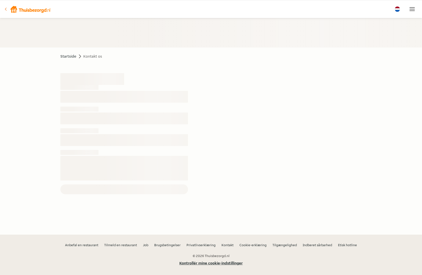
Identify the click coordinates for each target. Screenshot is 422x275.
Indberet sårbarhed (317, 245)
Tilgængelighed (284, 245)
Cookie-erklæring (253, 245)
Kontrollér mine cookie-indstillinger (211, 263)
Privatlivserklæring (201, 245)
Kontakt (227, 245)
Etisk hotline (347, 245)
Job (145, 245)
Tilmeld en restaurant (120, 245)
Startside (68, 56)
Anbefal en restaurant (81, 245)
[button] (27, 9)
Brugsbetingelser (167, 245)
